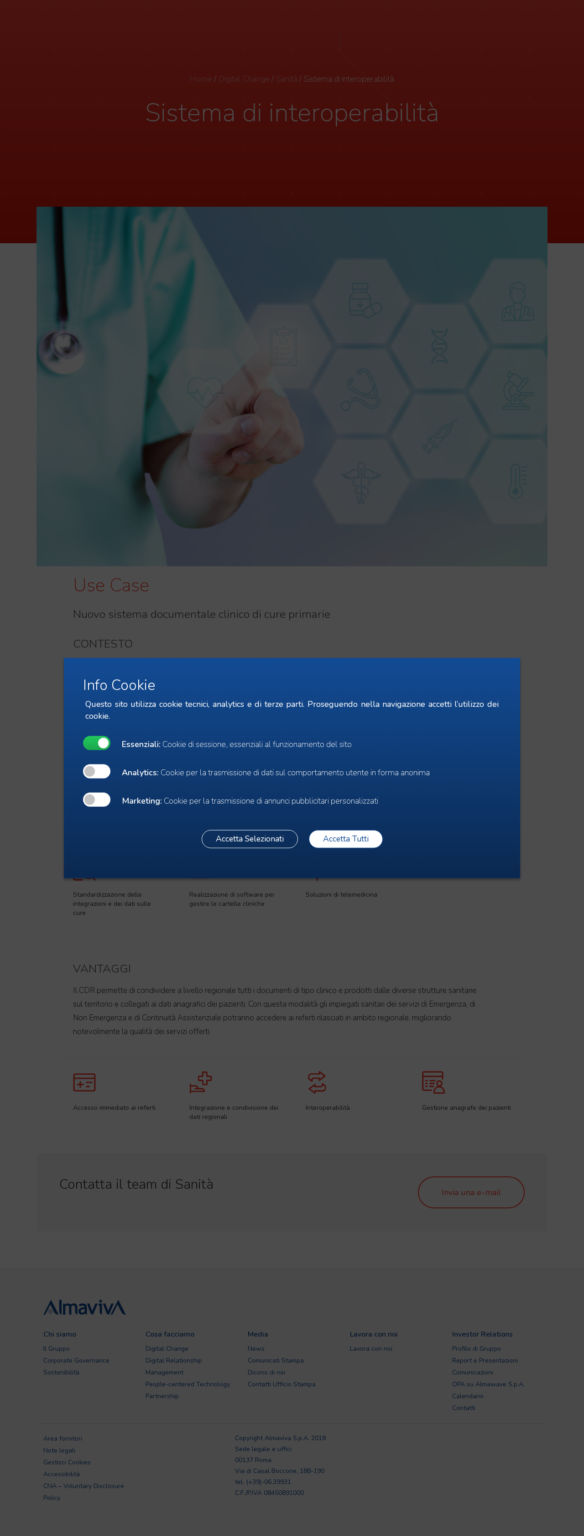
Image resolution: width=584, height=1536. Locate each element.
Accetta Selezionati (250, 838)
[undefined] (96, 743)
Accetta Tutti (346, 838)
